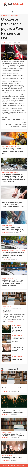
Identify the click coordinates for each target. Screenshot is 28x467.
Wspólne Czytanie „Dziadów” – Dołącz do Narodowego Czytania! (6, 338)
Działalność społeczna (7, 278)
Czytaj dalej (10, 321)
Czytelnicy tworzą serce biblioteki (6, 358)
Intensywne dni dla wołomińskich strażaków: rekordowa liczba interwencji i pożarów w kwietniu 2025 (14, 138)
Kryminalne (11, 225)
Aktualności (4, 15)
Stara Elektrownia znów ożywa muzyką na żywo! (6, 348)
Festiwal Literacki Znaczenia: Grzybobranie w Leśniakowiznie (6, 329)
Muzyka (14, 345)
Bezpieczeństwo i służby (12, 15)
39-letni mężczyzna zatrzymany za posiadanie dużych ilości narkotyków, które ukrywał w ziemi (14, 192)
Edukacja (16, 172)
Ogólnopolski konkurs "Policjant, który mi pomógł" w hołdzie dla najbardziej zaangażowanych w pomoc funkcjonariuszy (14, 268)
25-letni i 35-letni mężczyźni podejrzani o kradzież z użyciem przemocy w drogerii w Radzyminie (14, 217)
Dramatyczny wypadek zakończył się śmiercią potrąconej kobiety (16, 124)
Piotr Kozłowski (5, 42)
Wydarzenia (9, 306)
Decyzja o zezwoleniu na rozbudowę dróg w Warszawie (13, 119)
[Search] (26, 12)
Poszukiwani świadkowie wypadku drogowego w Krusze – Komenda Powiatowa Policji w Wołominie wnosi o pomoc (14, 242)
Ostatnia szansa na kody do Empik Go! (14, 298)
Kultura (5, 306)
